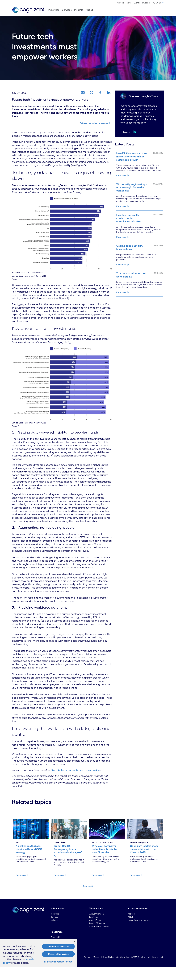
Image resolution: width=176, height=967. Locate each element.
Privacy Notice (107, 957)
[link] (84, 92)
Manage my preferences (58, 961)
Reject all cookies (58, 954)
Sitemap (87, 957)
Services (67, 9)
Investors (146, 3)
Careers (120, 3)
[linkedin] (135, 132)
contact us (94, 770)
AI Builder (132, 914)
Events (137, 3)
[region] (38, 953)
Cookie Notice (122, 957)
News (129, 3)
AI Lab (130, 917)
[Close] (74, 941)
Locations (93, 917)
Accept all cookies (58, 946)
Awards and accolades (99, 926)
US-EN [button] (158, 3)
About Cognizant (96, 914)
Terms (96, 957)
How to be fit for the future (67, 770)
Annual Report (95, 920)
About (89, 9)
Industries (53, 9)
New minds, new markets (139, 920)
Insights (78, 9)
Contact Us (55, 937)
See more (87, 886)
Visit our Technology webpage (93, 123)
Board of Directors (97, 923)
